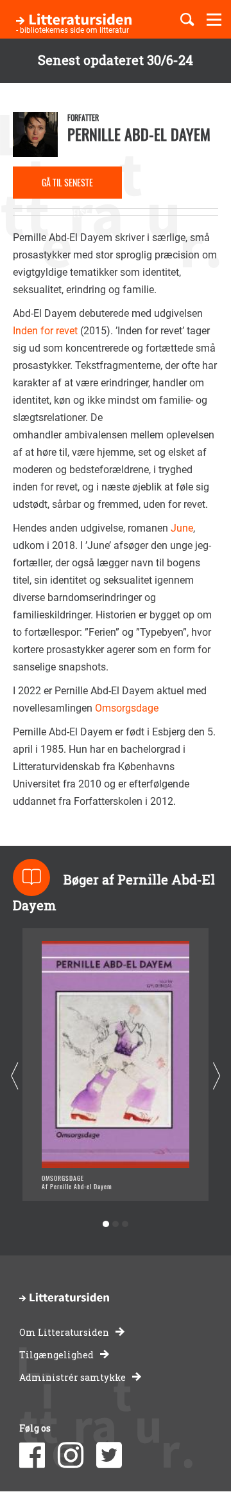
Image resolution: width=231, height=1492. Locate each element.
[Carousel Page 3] (125, 1224)
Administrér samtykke (72, 1377)
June (182, 528)
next (217, 1076)
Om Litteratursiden (64, 1332)
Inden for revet (45, 331)
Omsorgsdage (126, 708)
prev (14, 1076)
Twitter (109, 1455)
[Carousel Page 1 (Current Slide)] (106, 1224)
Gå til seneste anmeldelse (67, 187)
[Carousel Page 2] (116, 1224)
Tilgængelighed (56, 1355)
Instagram (70, 1455)
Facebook (32, 1455)
